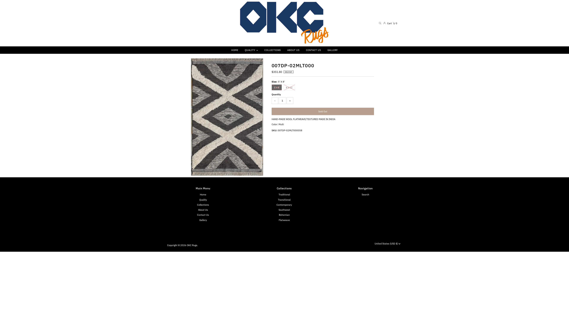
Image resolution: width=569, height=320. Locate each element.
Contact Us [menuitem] (313, 50)
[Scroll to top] (563, 314)
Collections (203, 204)
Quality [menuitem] (250, 50)
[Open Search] (380, 23)
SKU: (274, 130)
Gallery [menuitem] (332, 50)
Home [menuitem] (234, 50)
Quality (203, 199)
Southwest (284, 209)
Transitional (284, 199)
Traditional (284, 194)
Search (365, 194)
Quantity (276, 94)
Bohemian (284, 214)
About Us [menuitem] (293, 50)
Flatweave (284, 220)
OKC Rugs (192, 245)
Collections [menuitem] (272, 50)
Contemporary (284, 204)
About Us (203, 209)
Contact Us (203, 214)
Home (203, 194)
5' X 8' (276, 87)
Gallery (203, 220)
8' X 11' (289, 87)
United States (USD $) (387, 243)
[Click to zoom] (258, 63)
